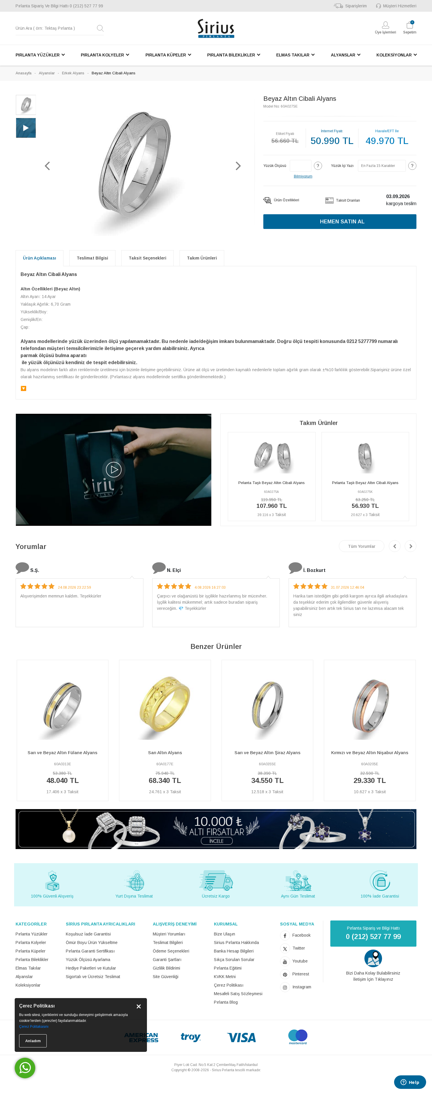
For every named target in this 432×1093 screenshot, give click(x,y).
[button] (47, 165)
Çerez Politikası (228, 985)
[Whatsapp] (25, 1068)
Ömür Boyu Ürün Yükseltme (92, 942)
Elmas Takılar (28, 968)
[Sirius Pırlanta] (216, 28)
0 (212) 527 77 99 (86, 6)
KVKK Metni (225, 976)
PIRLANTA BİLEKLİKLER (231, 55)
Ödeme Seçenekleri (171, 951)
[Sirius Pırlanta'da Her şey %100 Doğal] (216, 828)
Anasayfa (23, 73)
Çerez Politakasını (33, 1027)
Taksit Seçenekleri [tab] (147, 258)
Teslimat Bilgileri (168, 942)
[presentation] (395, 546)
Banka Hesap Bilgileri (234, 951)
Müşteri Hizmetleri (399, 6)
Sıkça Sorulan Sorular (234, 959)
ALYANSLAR (343, 55)
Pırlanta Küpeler (31, 951)
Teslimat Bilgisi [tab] (92, 258)
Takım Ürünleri (202, 258)
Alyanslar (47, 73)
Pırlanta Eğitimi (228, 968)
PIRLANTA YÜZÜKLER (38, 55)
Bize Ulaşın (224, 934)
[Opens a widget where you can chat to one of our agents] (410, 1082)
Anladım (33, 1041)
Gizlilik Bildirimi (166, 968)
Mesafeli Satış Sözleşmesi (238, 993)
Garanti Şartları (167, 959)
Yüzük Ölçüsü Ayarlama (88, 959)
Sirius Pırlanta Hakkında (236, 942)
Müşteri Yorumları (169, 934)
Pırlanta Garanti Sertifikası (90, 951)
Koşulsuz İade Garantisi (88, 934)
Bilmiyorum (303, 176)
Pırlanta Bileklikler (32, 959)
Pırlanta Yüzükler (32, 934)
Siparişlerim (356, 6)
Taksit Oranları (347, 200)
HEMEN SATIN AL (342, 222)
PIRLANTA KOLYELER (102, 55)
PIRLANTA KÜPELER (165, 55)
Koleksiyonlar (28, 985)
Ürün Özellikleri (286, 200)
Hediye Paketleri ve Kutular (91, 968)
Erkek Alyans (73, 73)
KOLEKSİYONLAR (394, 55)
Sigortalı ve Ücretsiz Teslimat (93, 976)
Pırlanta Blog (226, 1002)
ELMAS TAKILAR (292, 55)
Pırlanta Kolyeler (31, 942)
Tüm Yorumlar (361, 546)
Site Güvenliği (165, 976)
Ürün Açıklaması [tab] (39, 258)
